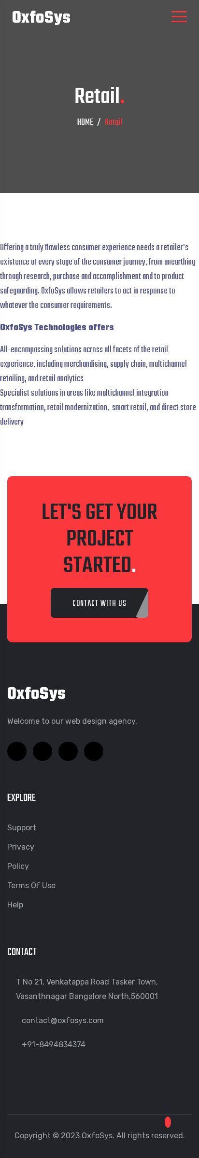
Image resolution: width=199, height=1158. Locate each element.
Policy (18, 866)
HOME (85, 123)
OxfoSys (41, 18)
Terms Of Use (31, 885)
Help (15, 904)
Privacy (20, 847)
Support (21, 827)
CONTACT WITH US (99, 604)
